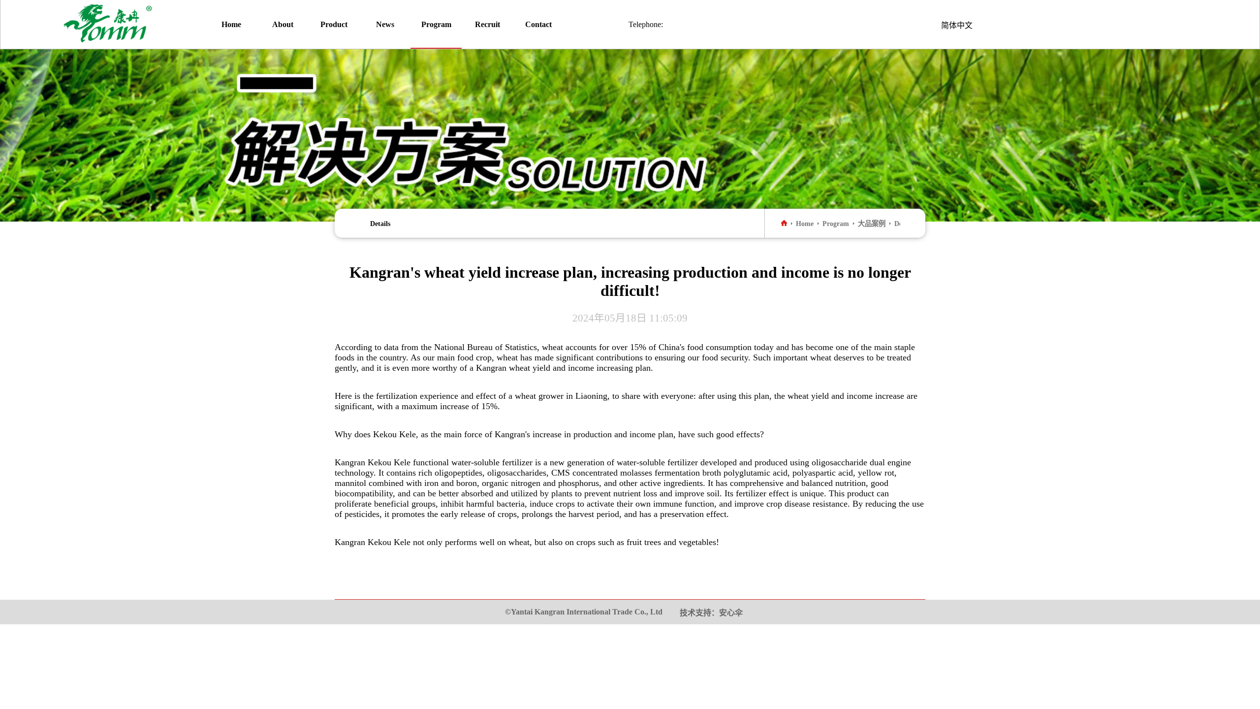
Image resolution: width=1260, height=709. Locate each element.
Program (436, 24)
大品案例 (871, 223)
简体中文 (957, 25)
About (282, 24)
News (385, 24)
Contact (538, 24)
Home (231, 24)
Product (333, 24)
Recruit (487, 24)
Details (380, 223)
